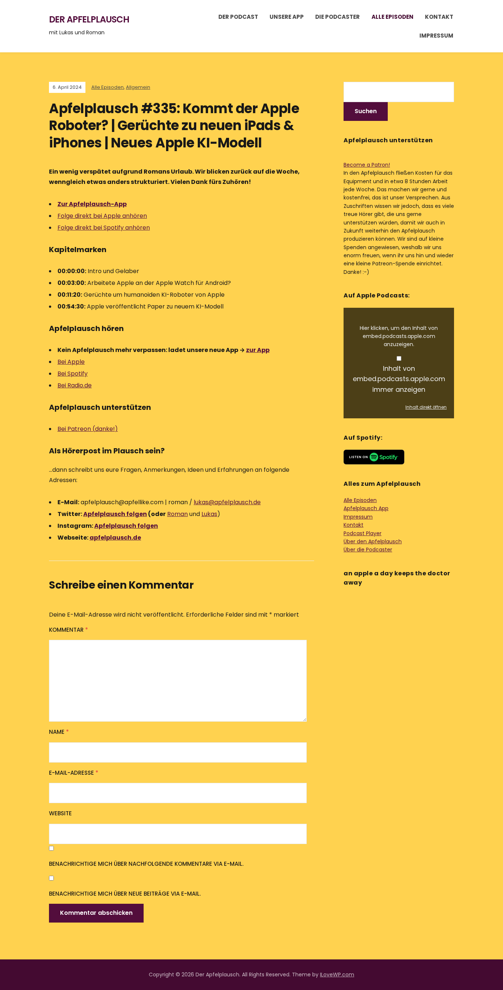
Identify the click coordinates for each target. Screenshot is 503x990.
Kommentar (68, 630)
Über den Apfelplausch (373, 541)
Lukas (209, 514)
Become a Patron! (367, 164)
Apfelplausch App (366, 508)
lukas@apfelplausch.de (227, 502)
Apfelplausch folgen (115, 514)
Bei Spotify (72, 373)
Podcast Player (362, 533)
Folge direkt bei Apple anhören (102, 216)
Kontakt (439, 17)
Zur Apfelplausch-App (92, 204)
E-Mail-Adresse (73, 773)
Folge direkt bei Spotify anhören (103, 227)
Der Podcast (238, 17)
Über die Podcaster (368, 549)
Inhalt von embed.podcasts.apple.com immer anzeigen (399, 379)
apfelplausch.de (115, 537)
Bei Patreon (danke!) (87, 429)
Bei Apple (71, 362)
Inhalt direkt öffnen (426, 407)
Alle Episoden (393, 17)
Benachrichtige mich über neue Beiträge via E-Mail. (125, 893)
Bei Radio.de (74, 385)
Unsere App (287, 17)
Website (60, 813)
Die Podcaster (337, 17)
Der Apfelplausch (89, 19)
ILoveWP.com (337, 974)
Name (59, 732)
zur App (258, 350)
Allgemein (138, 87)
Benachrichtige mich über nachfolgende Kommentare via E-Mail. (146, 864)
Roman (177, 514)
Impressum (436, 35)
